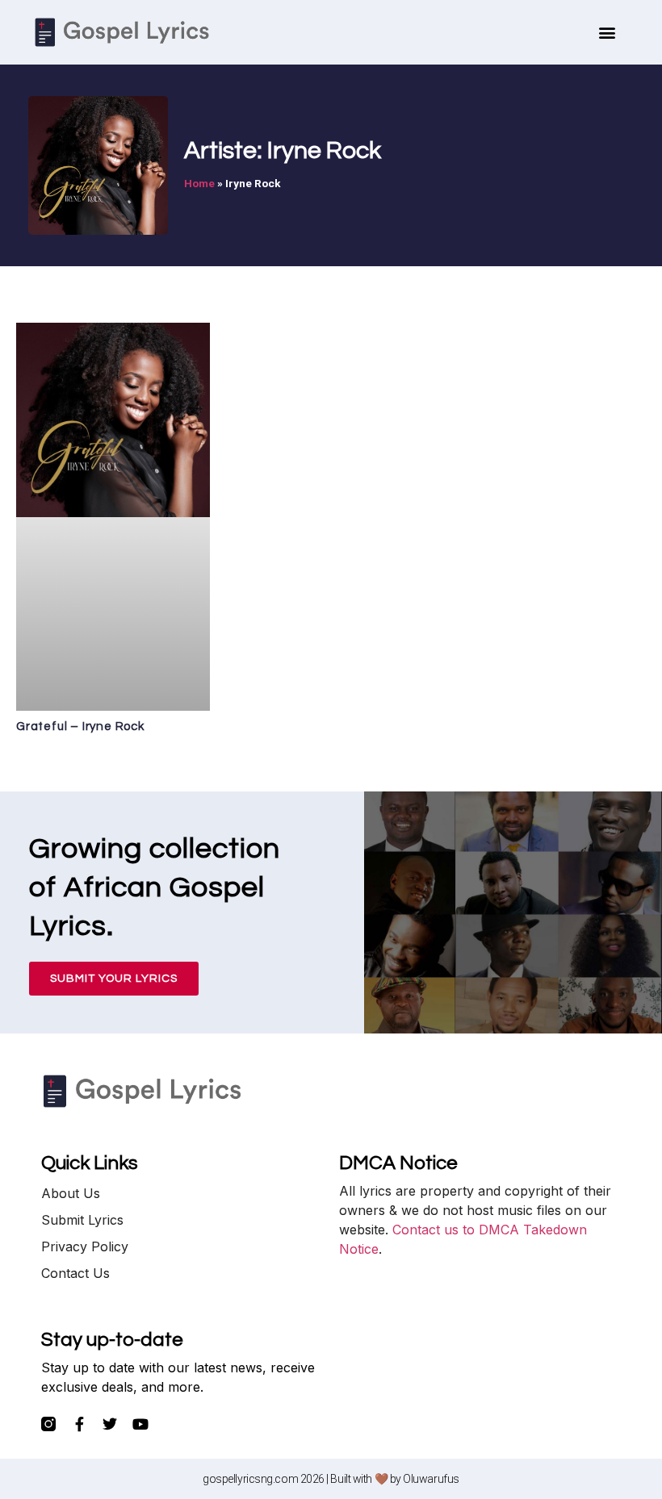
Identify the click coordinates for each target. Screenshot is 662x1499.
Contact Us (75, 1273)
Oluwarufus (431, 1478)
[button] (607, 32)
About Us (70, 1193)
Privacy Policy (84, 1246)
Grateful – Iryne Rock (80, 726)
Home (199, 183)
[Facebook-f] (79, 1424)
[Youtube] (140, 1424)
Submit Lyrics (82, 1220)
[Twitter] (110, 1424)
